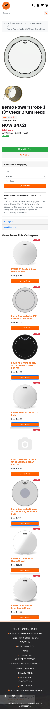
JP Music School (25, 646)
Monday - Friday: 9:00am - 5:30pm (25, 633)
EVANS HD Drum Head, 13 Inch (24, 413)
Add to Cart (26, 149)
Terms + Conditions (25, 668)
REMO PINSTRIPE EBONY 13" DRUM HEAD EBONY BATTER (23, 365)
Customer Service (25, 659)
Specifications (10, 227)
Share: (5, 117)
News (25, 651)
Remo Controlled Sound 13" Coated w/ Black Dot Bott (24, 512)
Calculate (26, 186)
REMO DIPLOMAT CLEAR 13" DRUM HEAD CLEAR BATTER (23, 462)
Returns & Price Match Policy (25, 663)
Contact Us (25, 655)
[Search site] (46, 13)
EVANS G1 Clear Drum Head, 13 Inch (22, 560)
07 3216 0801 (26, 685)
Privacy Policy (25, 673)
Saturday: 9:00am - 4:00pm (25, 638)
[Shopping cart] (46, 5)
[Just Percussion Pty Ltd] (6, 5)
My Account (25, 677)
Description (8, 222)
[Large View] (12, 93)
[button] (25, 155)
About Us (25, 641)
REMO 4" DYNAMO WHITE (15, 700)
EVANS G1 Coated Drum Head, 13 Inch (24, 270)
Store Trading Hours (25, 628)
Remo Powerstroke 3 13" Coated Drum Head (24, 317)
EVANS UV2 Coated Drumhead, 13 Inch (21, 607)
